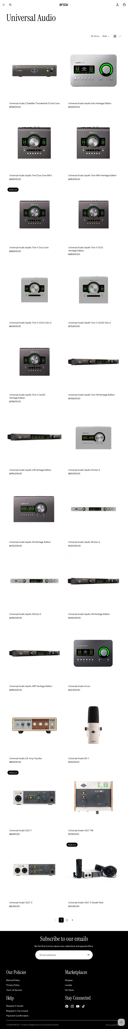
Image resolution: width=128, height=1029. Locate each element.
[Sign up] (88, 955)
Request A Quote (14, 1005)
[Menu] (3, 4)
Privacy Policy (13, 985)
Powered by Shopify (50, 1025)
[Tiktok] (83, 1006)
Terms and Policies (114, 1025)
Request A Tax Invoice (17, 1010)
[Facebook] (67, 1006)
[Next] (72, 920)
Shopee (69, 980)
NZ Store (69, 990)
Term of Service (14, 990)
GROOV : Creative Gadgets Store (27, 1025)
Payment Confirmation (17, 1015)
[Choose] (58, 313)
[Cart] (124, 4)
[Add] (58, 94)
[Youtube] (78, 1006)
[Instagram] (72, 1006)
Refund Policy (13, 980)
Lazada (68, 985)
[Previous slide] (11, 70)
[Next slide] (58, 70)
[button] (106, 36)
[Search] (10, 4)
